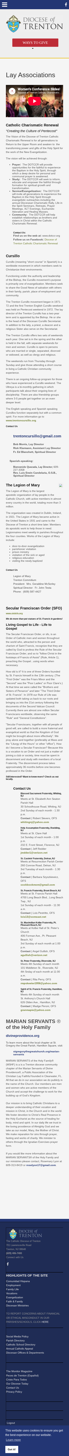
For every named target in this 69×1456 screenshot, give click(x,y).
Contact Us (12, 1387)
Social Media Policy (17, 1336)
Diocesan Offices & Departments (25, 1352)
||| (4, 4)
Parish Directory (15, 1340)
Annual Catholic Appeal (19, 1348)
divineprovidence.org (22, 1036)
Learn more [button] (13, 1439)
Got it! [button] (12, 1449)
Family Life (12, 1289)
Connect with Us (15, 1257)
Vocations (11, 1293)
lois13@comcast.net (33, 916)
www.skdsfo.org (14, 613)
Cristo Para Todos (16, 1379)
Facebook (66, 4)
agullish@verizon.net (34, 955)
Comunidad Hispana (18, 1281)
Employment (13, 1285)
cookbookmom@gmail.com (38, 884)
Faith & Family (14, 1301)
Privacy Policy (14, 1391)
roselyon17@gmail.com (41, 1165)
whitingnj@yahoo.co (34, 822)
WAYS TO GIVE (35, 43)
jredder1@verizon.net (34, 852)
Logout (11, 1422)
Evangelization (14, 1297)
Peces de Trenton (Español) (22, 1375)
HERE (45, 1321)
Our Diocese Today (17, 1383)
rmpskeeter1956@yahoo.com (39, 983)
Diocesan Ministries (17, 1305)
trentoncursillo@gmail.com (37, 436)
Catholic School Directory (20, 1344)
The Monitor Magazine (19, 1371)
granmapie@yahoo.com (35, 1009)
